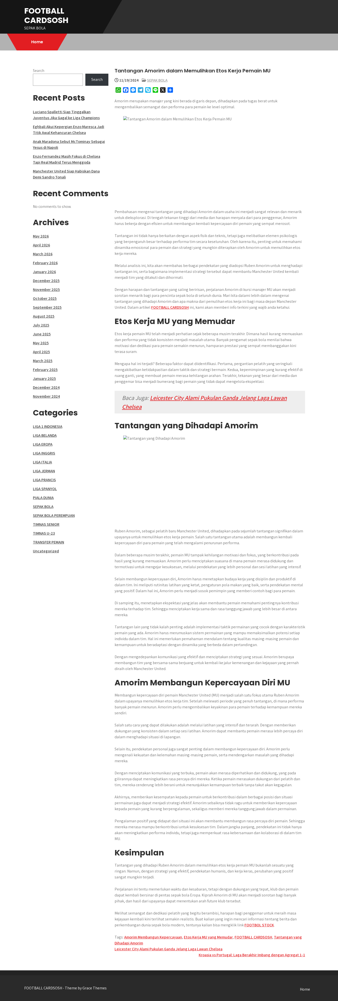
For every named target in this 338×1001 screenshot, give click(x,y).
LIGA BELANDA (45, 435)
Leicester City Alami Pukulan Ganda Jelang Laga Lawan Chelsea (168, 949)
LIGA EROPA (42, 444)
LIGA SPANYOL (45, 488)
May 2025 (41, 343)
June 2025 (42, 334)
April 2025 (41, 351)
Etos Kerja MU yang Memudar (208, 937)
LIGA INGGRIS (44, 453)
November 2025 (46, 289)
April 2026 (41, 245)
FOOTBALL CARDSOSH (46, 15)
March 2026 (42, 254)
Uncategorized (46, 551)
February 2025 (45, 369)
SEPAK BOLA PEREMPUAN (54, 515)
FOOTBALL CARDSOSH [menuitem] (170, 307)
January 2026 (44, 271)
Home (37, 42)
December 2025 (46, 280)
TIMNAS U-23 (44, 533)
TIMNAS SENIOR (46, 524)
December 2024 (46, 387)
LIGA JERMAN (44, 471)
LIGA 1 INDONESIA (47, 426)
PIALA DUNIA (43, 497)
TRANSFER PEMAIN (48, 542)
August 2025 (43, 316)
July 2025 (41, 325)
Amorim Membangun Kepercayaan (153, 937)
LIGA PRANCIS (44, 479)
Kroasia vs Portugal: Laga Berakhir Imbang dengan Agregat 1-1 (252, 954)
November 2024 (46, 396)
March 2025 (42, 360)
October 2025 (45, 298)
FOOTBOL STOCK (259, 925)
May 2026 (41, 236)
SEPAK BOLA (157, 80)
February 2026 (45, 262)
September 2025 (47, 307)
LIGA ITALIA (42, 462)
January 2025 (44, 378)
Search (38, 70)
